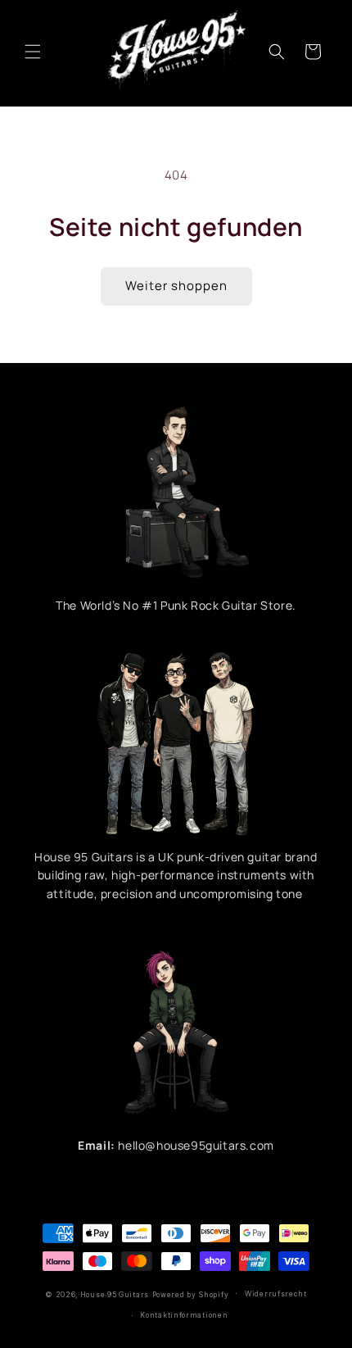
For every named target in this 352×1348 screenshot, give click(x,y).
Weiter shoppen (176, 285)
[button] (33, 52)
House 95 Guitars (114, 1294)
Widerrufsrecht (276, 1294)
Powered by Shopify (190, 1294)
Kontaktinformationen (184, 1315)
